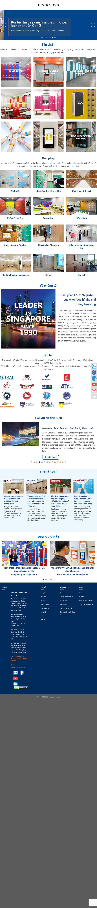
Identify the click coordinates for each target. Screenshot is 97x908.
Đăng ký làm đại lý (66, 614)
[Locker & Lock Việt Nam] (48, 5)
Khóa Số (43, 618)
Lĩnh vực (43, 603)
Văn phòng (63, 610)
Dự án (42, 622)
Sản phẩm (44, 599)
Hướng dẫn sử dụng (85, 607)
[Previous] (4, 25)
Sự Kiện (81, 603)
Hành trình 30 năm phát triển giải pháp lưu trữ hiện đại (44, 505)
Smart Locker (45, 610)
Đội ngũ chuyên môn (66, 603)
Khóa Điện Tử (45, 614)
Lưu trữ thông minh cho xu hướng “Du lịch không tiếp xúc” (21, 505)
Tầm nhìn (63, 599)
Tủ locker (43, 607)
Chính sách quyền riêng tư (67, 619)
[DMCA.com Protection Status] (20, 694)
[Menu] (3, 5)
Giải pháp (48, 158)
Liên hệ (43, 626)
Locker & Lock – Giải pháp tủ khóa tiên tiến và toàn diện (68, 505)
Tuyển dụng (63, 607)
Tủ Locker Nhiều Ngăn (86, 610)
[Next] (93, 25)
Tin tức (81, 599)
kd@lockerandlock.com (18, 673)
